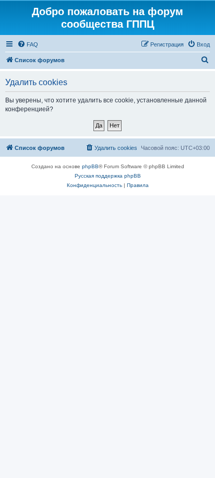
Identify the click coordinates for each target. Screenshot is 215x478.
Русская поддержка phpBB (108, 176)
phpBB (90, 166)
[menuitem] (27, 44)
